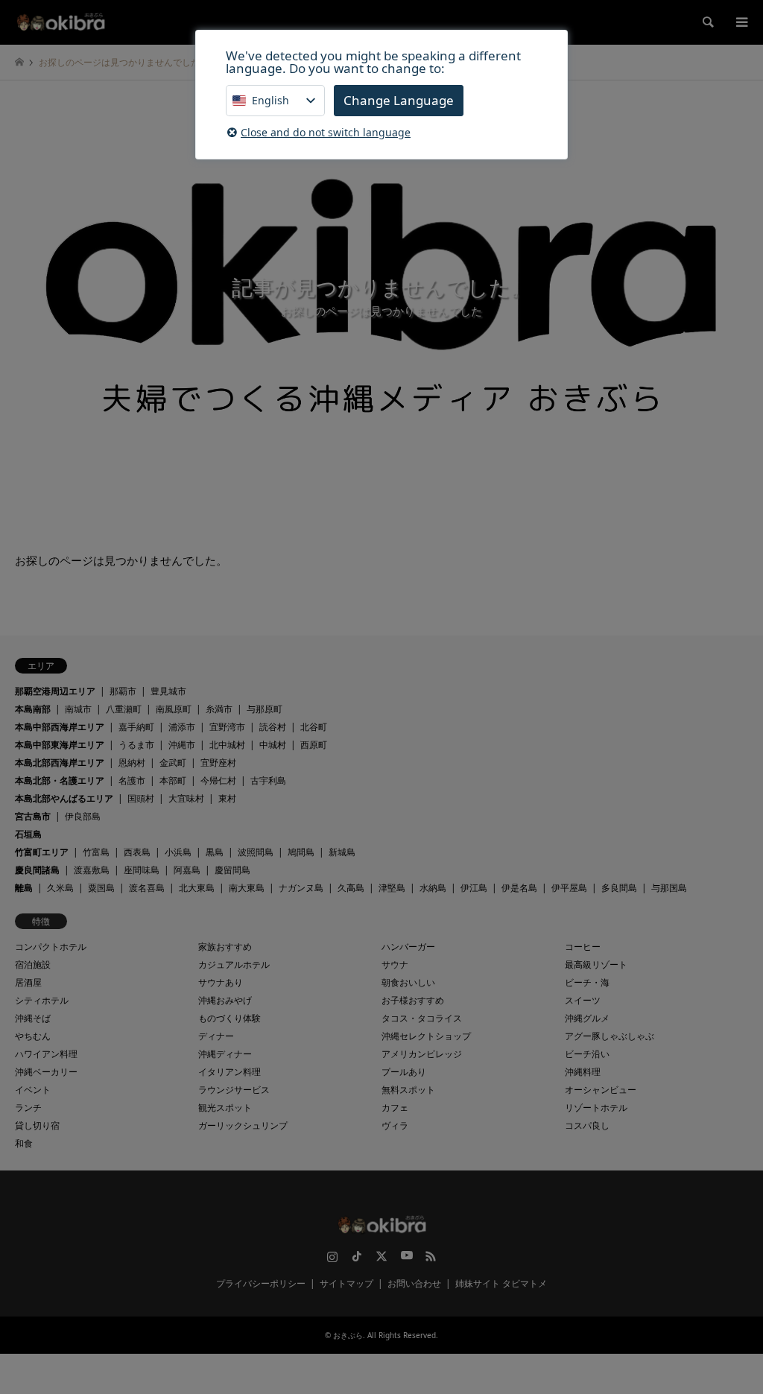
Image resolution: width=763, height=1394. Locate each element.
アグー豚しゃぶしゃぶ (609, 1036)
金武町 (172, 762)
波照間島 (255, 852)
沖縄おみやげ (225, 1000)
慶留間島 (232, 870)
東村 (227, 798)
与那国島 (669, 887)
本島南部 (33, 709)
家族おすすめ (225, 946)
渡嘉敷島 (92, 870)
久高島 (351, 887)
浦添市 (181, 726)
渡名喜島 (147, 887)
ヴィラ (395, 1125)
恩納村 (131, 762)
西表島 (137, 852)
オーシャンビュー (600, 1089)
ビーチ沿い (587, 1054)
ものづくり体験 (229, 1018)
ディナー (216, 1036)
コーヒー (583, 946)
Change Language (398, 100)
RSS (430, 1256)
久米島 (60, 887)
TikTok (357, 1256)
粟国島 (101, 887)
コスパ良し (587, 1125)
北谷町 (313, 726)
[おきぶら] (61, 22)
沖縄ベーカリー (46, 1071)
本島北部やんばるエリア (64, 798)
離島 (24, 887)
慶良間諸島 (37, 870)
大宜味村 (186, 798)
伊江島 (473, 887)
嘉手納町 (136, 726)
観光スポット (225, 1107)
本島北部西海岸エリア (59, 762)
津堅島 (392, 887)
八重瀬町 (124, 709)
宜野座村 (218, 762)
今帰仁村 (218, 780)
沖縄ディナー (225, 1054)
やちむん (33, 1036)
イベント (33, 1089)
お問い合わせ (414, 1283)
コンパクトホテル (50, 946)
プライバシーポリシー (260, 1283)
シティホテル (42, 1000)
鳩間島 (301, 852)
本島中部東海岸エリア (59, 744)
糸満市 (219, 709)
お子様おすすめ (413, 1000)
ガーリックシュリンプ (243, 1125)
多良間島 (619, 887)
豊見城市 (168, 691)
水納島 (433, 887)
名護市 (131, 780)
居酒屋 (28, 982)
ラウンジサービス (234, 1089)
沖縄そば (33, 1018)
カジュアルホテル (234, 964)
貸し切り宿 (37, 1125)
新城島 (342, 852)
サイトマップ (346, 1283)
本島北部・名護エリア (59, 780)
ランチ (28, 1107)
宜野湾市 (227, 726)
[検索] (707, 22)
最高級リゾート (596, 964)
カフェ (395, 1107)
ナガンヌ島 (301, 887)
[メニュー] (740, 22)
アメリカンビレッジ (422, 1054)
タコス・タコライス (422, 1018)
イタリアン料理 (229, 1071)
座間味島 (141, 870)
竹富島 (96, 852)
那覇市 (123, 691)
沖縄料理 (583, 1071)
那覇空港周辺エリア (55, 691)
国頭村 (140, 798)
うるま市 (136, 744)
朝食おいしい (408, 982)
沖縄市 (181, 744)
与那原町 (264, 709)
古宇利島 (268, 780)
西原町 (313, 744)
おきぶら (348, 1335)
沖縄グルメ (587, 1018)
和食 (24, 1143)
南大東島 (247, 887)
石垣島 (28, 834)
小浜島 (178, 852)
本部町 (172, 780)
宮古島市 (33, 816)
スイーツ (583, 1000)
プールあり (404, 1071)
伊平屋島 (569, 887)
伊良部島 (83, 816)
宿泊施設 (33, 964)
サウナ (395, 964)
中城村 (272, 744)
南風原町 (173, 709)
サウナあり (220, 982)
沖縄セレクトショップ (426, 1036)
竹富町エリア (42, 852)
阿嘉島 (187, 870)
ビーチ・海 (587, 982)
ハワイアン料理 (46, 1054)
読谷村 (272, 726)
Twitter (381, 1256)
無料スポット (408, 1089)
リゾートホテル (596, 1107)
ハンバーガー (408, 946)
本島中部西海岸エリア (59, 726)
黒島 (215, 852)
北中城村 (227, 744)
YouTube (406, 1256)
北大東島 (197, 887)
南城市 (78, 709)
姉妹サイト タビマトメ (501, 1283)
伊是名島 (519, 887)
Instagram (332, 1256)
